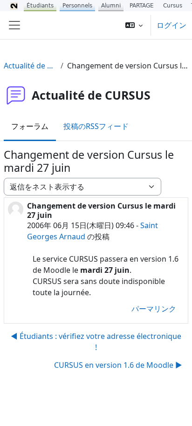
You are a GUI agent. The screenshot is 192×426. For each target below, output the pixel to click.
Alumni (111, 5)
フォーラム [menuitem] (29, 126)
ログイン (171, 25)
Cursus (172, 5)
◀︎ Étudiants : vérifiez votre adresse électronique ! (96, 341)
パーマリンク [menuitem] (153, 309)
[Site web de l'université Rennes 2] (14, 5)
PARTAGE (142, 5)
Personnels (77, 5)
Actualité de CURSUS (30, 66)
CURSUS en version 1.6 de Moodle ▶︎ (118, 365)
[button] (134, 25)
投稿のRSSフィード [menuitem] (96, 126)
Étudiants (40, 5)
